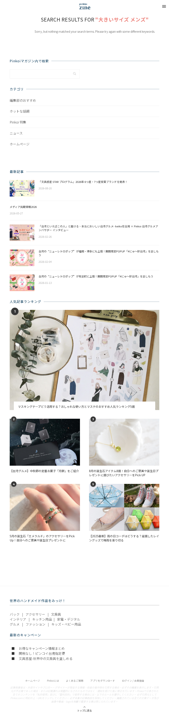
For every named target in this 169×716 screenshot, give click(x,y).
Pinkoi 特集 (18, 122)
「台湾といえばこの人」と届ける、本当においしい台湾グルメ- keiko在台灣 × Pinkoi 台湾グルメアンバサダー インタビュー (98, 228)
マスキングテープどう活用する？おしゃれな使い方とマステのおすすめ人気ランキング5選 (76, 407)
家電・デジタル (68, 619)
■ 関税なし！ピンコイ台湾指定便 (38, 653)
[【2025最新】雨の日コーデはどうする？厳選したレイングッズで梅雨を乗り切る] (124, 507)
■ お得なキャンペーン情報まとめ (38, 648)
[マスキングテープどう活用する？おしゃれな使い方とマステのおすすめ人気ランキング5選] (84, 360)
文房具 (56, 614)
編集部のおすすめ (23, 100)
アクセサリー (35, 614)
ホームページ (19, 144)
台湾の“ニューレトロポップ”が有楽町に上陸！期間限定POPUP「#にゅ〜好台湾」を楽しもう (96, 276)
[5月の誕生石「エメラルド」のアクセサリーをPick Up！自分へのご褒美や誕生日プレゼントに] (45, 507)
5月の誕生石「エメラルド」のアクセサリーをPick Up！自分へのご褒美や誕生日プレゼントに (42, 538)
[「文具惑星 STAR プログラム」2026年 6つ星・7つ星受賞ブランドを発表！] (22, 188)
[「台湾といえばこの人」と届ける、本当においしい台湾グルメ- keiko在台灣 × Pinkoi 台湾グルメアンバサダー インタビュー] (22, 232)
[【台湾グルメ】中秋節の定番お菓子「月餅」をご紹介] (45, 442)
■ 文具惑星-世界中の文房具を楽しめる (42, 658)
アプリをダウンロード (102, 680)
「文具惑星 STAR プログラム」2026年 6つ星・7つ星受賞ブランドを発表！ (83, 182)
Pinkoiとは (53, 680)
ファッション (35, 624)
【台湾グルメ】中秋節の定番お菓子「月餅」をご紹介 (44, 471)
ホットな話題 (19, 111)
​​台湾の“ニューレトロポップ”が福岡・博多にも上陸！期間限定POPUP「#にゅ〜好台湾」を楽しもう (99, 253)
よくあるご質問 (74, 680)
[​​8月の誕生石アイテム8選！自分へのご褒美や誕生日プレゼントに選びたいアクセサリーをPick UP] (124, 442)
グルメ (15, 624)
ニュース (16, 133)
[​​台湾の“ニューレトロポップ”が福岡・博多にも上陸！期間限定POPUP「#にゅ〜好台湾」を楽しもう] (22, 257)
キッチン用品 (42, 619)
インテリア (18, 619)
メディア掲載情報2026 (23, 207)
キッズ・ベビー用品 (66, 624)
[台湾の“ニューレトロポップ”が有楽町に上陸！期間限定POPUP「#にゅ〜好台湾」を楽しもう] (22, 283)
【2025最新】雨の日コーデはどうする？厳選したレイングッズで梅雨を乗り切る (124, 538)
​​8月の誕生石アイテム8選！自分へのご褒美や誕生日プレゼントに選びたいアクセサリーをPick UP (123, 473)
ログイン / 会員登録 (133, 680)
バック (15, 614)
